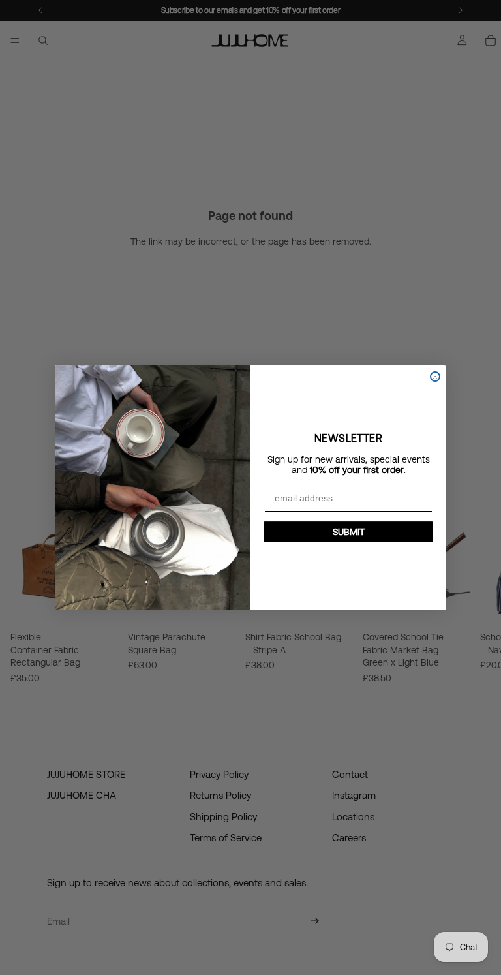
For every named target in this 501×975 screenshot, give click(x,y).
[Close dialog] (435, 376)
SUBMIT (349, 532)
